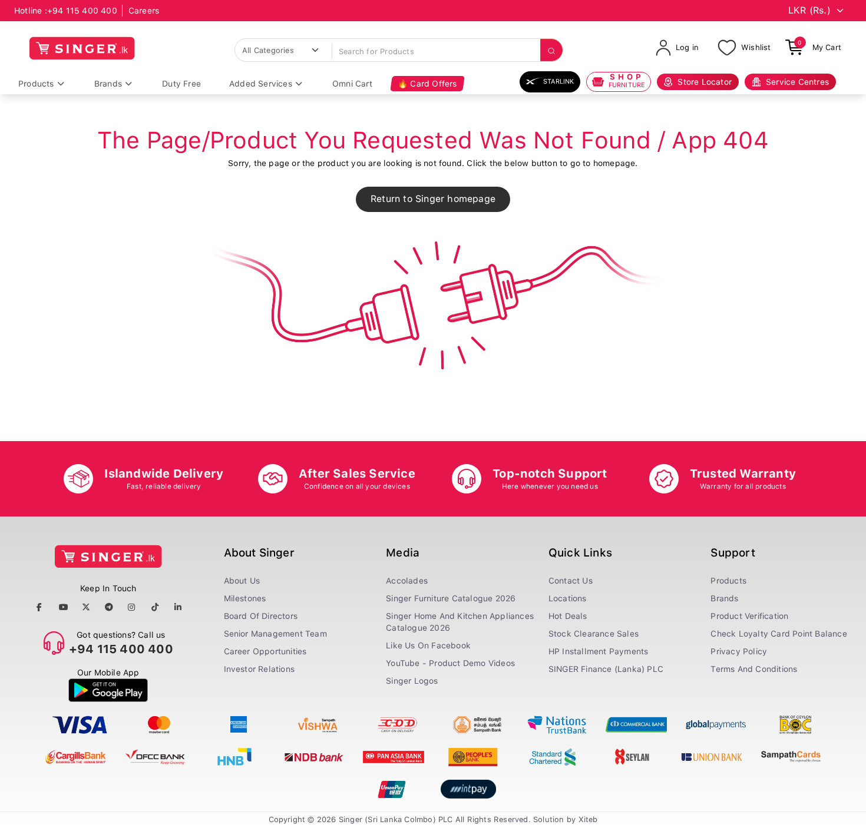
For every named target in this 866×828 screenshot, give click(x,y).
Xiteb (588, 819)
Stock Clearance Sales (593, 633)
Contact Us (570, 580)
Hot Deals (567, 616)
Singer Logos (412, 680)
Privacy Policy (738, 651)
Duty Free (181, 83)
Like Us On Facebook (428, 645)
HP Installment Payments (598, 651)
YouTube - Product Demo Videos (450, 663)
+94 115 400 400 (82, 10)
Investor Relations (259, 669)
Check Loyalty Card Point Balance (778, 633)
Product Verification (749, 616)
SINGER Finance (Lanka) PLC (605, 669)
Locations (567, 598)
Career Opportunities (265, 651)
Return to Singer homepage (433, 198)
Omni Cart (352, 83)
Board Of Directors (261, 616)
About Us (242, 580)
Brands (108, 83)
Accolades (407, 580)
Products (36, 83)
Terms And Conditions (753, 669)
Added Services (260, 83)
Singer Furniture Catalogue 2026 (450, 598)
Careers (143, 10)
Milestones (245, 598)
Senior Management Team (275, 633)
